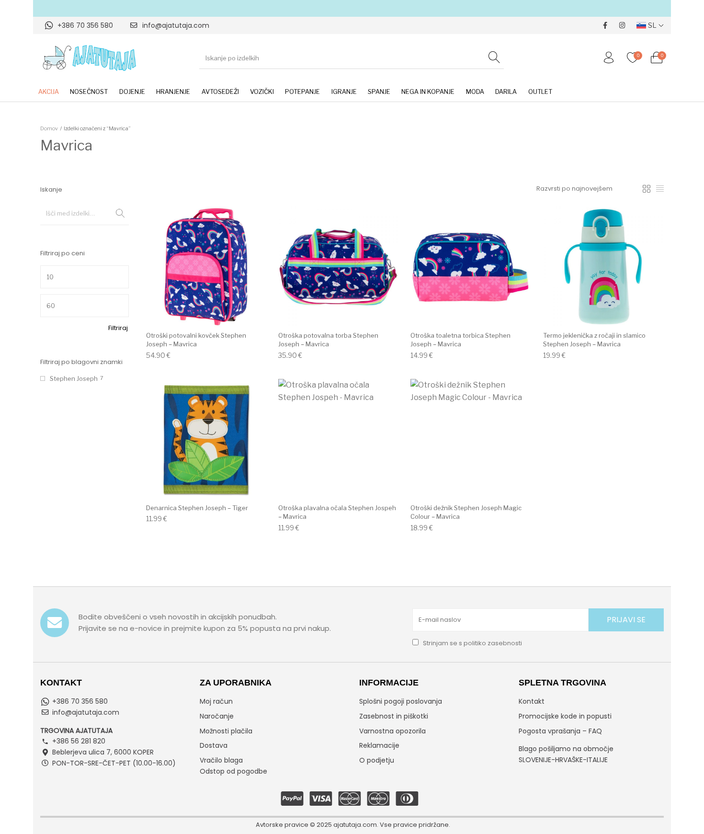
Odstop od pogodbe (233, 771)
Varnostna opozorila (392, 731)
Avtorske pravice (282, 824)
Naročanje (217, 716)
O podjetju (376, 760)
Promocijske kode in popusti (565, 716)
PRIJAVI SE (626, 619)
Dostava (213, 745)
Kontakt (532, 701)
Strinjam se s (471, 643)
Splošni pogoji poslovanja (400, 701)
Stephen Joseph (74, 378)
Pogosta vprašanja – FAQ (560, 731)
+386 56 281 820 (78, 741)
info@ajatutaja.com (175, 25)
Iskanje (117, 213)
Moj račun (216, 701)
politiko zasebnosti (493, 643)
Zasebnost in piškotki (393, 716)
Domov (49, 128)
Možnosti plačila (226, 731)
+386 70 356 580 (85, 25)
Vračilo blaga (221, 760)
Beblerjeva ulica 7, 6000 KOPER (103, 752)
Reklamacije (379, 745)
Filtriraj (118, 327)
